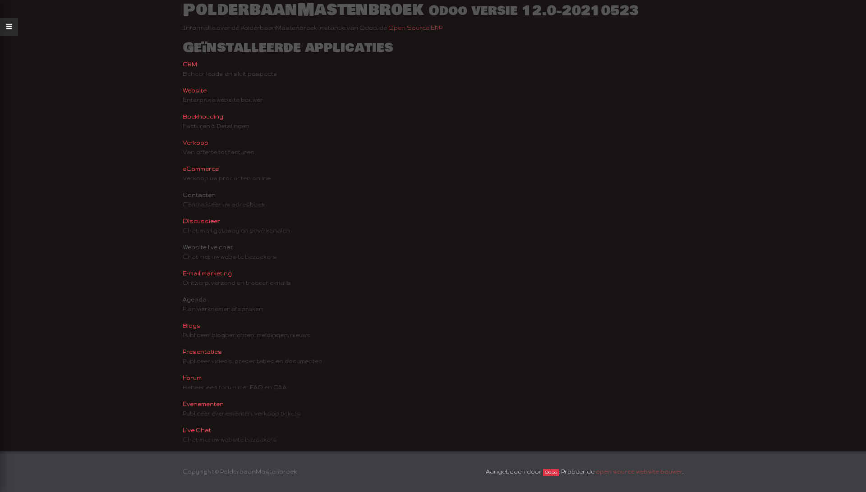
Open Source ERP (415, 28)
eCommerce (201, 169)
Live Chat (197, 430)
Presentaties (202, 352)
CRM (190, 64)
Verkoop (195, 143)
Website (195, 90)
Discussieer (201, 221)
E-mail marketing (207, 273)
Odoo (551, 472)
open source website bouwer (639, 471)
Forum (192, 378)
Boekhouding (203, 116)
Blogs (192, 325)
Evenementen (203, 404)
